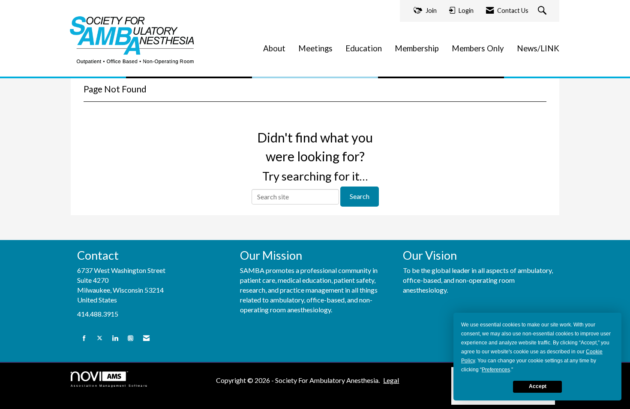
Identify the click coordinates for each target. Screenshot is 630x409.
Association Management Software (109, 385)
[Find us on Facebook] (84, 338)
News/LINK (538, 48)
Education (363, 48)
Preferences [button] (496, 370)
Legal (391, 380)
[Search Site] (543, 11)
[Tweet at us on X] (100, 338)
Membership (417, 48)
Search (359, 196)
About (274, 48)
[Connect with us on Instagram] (130, 338)
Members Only (478, 48)
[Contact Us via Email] (146, 338)
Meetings (315, 48)
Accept (537, 386)
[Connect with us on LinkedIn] (115, 338)
